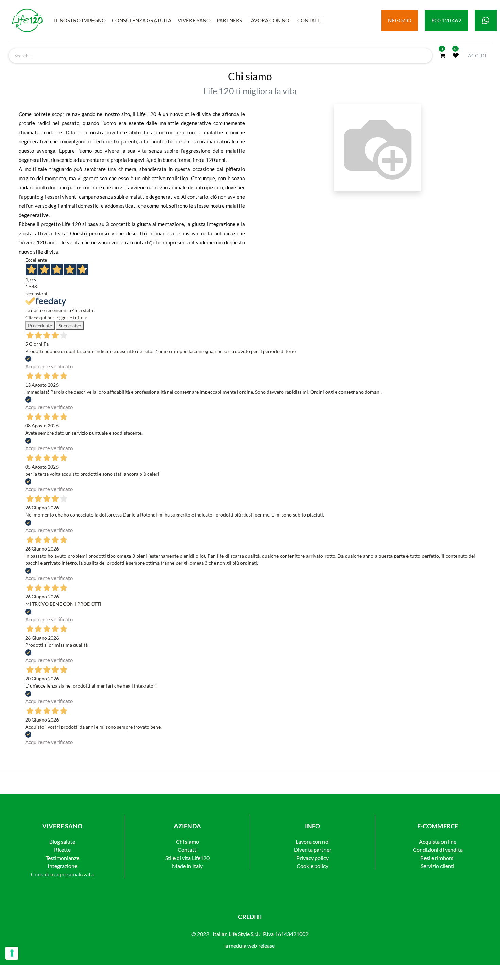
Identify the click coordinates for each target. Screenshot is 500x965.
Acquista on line (437, 841)
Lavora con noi (313, 841)
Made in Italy (187, 866)
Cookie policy (312, 866)
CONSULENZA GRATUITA (141, 20)
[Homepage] (27, 20)
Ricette (62, 849)
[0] (442, 55)
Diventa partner (312, 849)
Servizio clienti (437, 866)
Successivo (70, 325)
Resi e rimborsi (437, 857)
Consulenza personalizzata (62, 874)
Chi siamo (187, 841)
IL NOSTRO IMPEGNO (80, 20)
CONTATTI (309, 20)
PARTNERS (229, 20)
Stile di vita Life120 (187, 857)
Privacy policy (312, 857)
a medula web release (250, 945)
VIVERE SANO (194, 20)
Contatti (188, 849)
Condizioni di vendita (438, 849)
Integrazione (62, 866)
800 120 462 (446, 20)
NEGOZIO (399, 20)
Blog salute (62, 841)
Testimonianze (62, 857)
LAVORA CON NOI (269, 20)
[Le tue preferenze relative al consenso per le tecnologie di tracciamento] (11, 953)
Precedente (40, 325)
